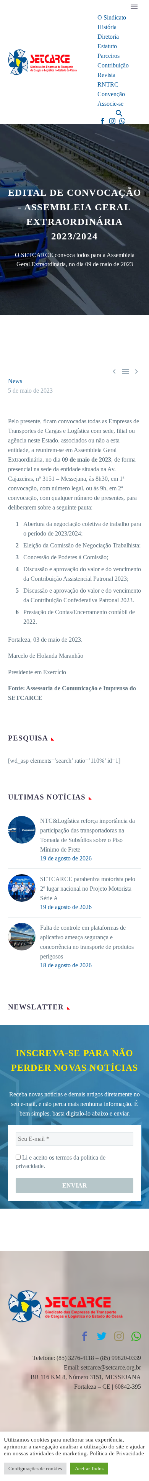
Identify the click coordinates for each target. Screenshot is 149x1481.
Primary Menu (134, 7)
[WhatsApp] (122, 121)
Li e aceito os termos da (60, 1161)
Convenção (111, 94)
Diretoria (108, 36)
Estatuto (107, 46)
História (107, 27)
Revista (106, 75)
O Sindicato (111, 17)
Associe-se (110, 103)
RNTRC (107, 84)
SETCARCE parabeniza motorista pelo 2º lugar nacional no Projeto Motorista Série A (87, 888)
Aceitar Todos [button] (89, 1468)
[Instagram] (112, 121)
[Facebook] (102, 121)
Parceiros (108, 55)
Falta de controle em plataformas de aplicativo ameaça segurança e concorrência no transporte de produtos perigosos (87, 942)
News (15, 381)
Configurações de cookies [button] (35, 1468)
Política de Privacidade (117, 1453)
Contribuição (113, 65)
